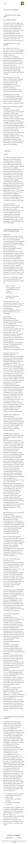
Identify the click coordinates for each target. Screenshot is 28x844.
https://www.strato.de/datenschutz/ (13, 173)
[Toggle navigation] (5, 3)
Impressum (9, 838)
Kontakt (19, 838)
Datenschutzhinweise (14, 835)
